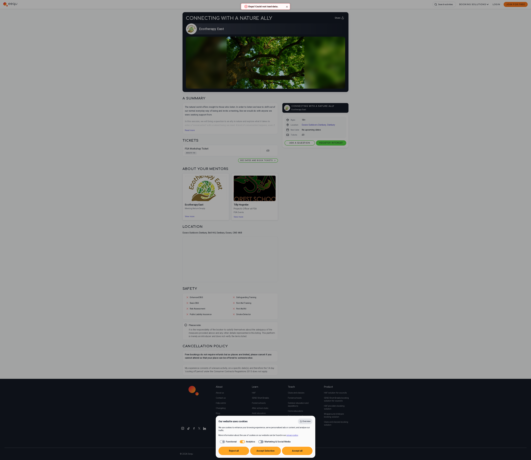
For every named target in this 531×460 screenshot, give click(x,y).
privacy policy (292, 435)
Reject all (234, 450)
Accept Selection (265, 450)
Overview (306, 421)
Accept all (297, 450)
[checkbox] (227, 441)
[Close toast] (287, 6)
